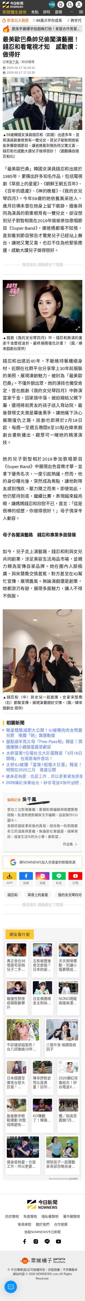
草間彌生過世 (14, 12)
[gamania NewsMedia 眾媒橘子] (42, 1260)
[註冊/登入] (78, 4)
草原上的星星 (38, 894)
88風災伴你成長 (49, 20)
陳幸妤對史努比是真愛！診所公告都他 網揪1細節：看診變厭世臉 (42, 1082)
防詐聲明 (12, 1216)
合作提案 (61, 1224)
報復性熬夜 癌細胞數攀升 (16, 1003)
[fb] (24, 1241)
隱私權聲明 (49, 1216)
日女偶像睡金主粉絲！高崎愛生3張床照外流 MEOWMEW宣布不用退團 (42, 1001)
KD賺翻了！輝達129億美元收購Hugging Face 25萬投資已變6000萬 (42, 1118)
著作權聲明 (71, 1216)
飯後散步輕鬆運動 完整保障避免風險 (16, 1120)
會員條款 (24, 1224)
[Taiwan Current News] (51, 4)
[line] (47, 1241)
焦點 (35, 11)
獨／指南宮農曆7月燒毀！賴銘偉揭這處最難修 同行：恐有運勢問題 (68, 1118)
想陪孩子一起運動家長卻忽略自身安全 (60, 1164)
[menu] (81, 12)
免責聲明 (30, 1216)
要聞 (58, 11)
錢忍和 (12, 894)
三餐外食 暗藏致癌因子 (61, 1047)
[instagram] (35, 1241)
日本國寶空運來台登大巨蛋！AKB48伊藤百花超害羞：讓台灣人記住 (16, 1082)
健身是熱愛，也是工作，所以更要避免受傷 (21, 1164)
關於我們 (42, 1224)
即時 (46, 11)
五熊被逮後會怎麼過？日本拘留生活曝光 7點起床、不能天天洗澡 (42, 965)
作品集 (68, 844)
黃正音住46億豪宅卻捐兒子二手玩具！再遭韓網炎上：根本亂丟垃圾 (16, 965)
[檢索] (69, 4)
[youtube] (58, 1241)
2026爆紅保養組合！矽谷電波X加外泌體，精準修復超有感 (68, 1082)
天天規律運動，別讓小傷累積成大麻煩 (68, 965)
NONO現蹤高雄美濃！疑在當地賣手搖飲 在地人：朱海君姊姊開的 (68, 1001)
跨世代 (76, 20)
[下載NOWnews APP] (60, 4)
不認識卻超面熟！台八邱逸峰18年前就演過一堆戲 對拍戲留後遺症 (21, 1047)
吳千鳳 (14, 62)
